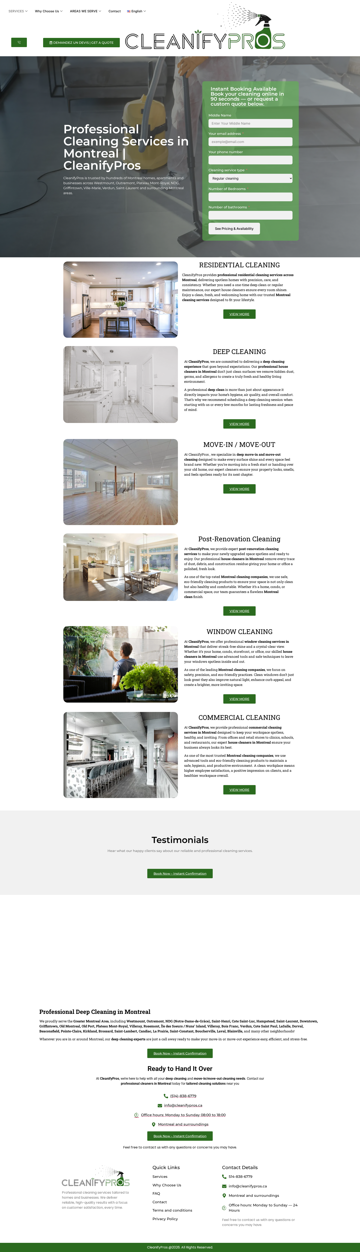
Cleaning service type (227, 170)
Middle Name (220, 115)
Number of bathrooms (228, 207)
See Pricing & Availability (234, 228)
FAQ (156, 1193)
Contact (115, 11)
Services (160, 1176)
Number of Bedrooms (227, 189)
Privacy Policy (165, 1219)
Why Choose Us (47, 11)
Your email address (225, 134)
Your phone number (226, 152)
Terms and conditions (172, 1210)
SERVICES (16, 11)
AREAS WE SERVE (84, 11)
